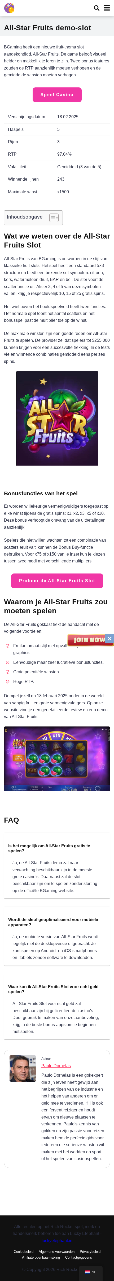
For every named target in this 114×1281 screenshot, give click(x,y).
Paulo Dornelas (56, 1066)
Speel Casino (57, 94)
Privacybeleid (90, 1252)
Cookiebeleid (23, 1252)
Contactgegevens (78, 1257)
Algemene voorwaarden (56, 1252)
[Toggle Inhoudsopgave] (51, 217)
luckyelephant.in (57, 1240)
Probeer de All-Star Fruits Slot (57, 580)
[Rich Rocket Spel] (9, 7)
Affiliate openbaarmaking (41, 1257)
